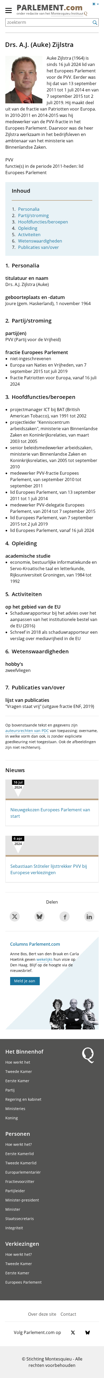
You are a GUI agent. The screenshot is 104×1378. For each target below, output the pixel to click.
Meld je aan (24, 980)
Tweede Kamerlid (21, 1162)
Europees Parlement (23, 1282)
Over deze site (42, 1314)
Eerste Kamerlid (19, 1153)
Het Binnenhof (24, 1051)
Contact (68, 1314)
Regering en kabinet (23, 1099)
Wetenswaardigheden (40, 241)
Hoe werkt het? (18, 1144)
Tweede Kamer (18, 1071)
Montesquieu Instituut (67, 13)
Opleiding (27, 228)
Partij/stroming (33, 215)
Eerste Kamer (17, 1080)
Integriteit (14, 1227)
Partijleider (15, 1190)
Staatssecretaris (19, 1218)
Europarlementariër (23, 1172)
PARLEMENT (50, 8)
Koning (11, 1117)
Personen (17, 1133)
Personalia (28, 209)
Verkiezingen (22, 1243)
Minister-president (22, 1200)
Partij (10, 1090)
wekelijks (45, 959)
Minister (12, 1209)
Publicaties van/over (38, 247)
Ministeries (15, 1108)
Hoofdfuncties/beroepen (43, 222)
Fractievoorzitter (19, 1181)
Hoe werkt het (17, 1062)
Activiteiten (29, 234)
